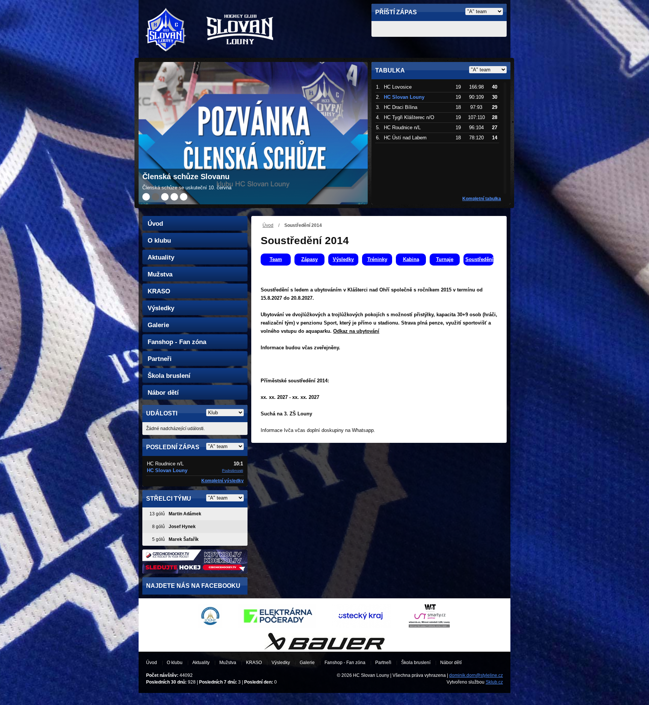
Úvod (268, 225)
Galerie (158, 325)
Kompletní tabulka (481, 198)
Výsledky (161, 308)
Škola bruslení (169, 375)
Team (276, 259)
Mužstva (160, 274)
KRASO (159, 291)
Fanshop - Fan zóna (177, 342)
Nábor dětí (163, 392)
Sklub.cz (494, 682)
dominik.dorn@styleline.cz (476, 675)
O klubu (159, 240)
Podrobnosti (232, 470)
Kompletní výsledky (222, 480)
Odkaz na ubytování (356, 331)
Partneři (160, 358)
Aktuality (161, 257)
